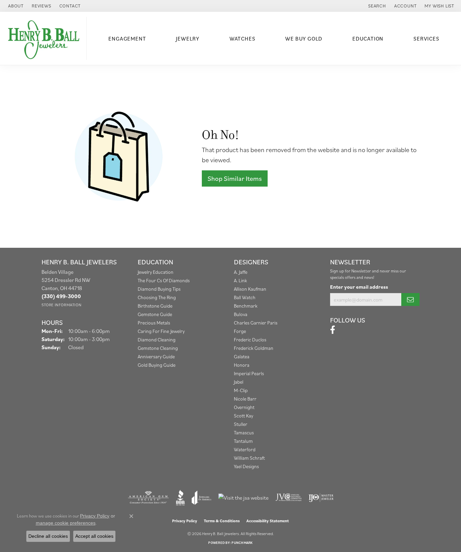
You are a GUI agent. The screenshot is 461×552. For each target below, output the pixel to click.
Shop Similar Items (235, 178)
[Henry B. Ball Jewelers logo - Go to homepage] (45, 38)
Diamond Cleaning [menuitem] (156, 339)
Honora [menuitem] (241, 365)
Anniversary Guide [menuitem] (156, 356)
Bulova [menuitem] (240, 314)
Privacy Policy (184, 520)
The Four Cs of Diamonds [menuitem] (164, 280)
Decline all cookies (48, 536)
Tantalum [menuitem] (243, 441)
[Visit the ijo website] (321, 497)
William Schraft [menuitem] (249, 458)
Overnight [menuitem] (244, 407)
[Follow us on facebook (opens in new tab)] (332, 330)
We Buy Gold (303, 38)
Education (367, 38)
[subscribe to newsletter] (410, 299)
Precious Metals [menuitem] (154, 322)
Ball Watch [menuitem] (244, 297)
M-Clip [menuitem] (241, 390)
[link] (15, 6)
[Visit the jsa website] (243, 498)
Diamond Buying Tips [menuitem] (159, 289)
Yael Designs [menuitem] (246, 466)
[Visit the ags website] (148, 497)
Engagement (127, 38)
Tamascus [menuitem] (244, 432)
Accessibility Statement (267, 520)
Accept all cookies (94, 536)
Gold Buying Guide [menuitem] (156, 365)
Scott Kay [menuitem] (243, 415)
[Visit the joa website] (201, 497)
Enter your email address (359, 286)
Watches (242, 38)
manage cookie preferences (66, 523)
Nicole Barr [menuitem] (245, 398)
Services (426, 38)
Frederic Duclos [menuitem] (250, 339)
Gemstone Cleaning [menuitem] (158, 348)
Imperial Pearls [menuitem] (249, 373)
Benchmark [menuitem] (245, 306)
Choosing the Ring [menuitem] (157, 297)
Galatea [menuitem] (241, 356)
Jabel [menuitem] (238, 382)
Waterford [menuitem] (244, 449)
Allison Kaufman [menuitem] (250, 289)
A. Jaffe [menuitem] (240, 272)
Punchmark (242, 543)
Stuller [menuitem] (240, 424)
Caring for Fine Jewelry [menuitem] (161, 331)
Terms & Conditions (222, 520)
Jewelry (187, 38)
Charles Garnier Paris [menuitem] (255, 322)
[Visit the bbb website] (180, 497)
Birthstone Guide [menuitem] (155, 306)
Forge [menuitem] (240, 331)
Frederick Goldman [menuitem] (253, 348)
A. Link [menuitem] (240, 280)
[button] (376, 6)
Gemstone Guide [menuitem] (155, 314)
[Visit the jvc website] (288, 497)
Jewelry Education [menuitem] (155, 272)
